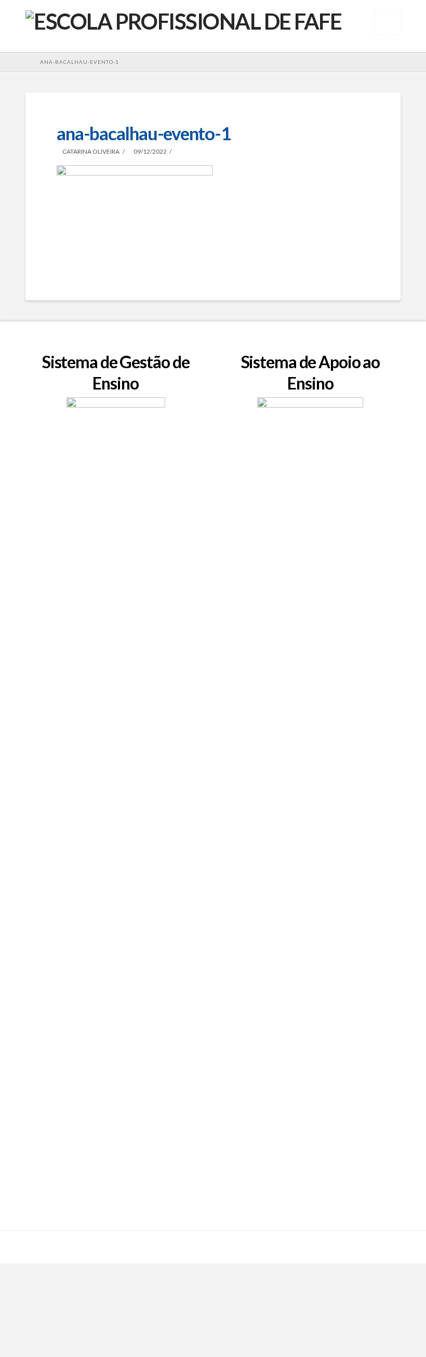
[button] (388, 22)
